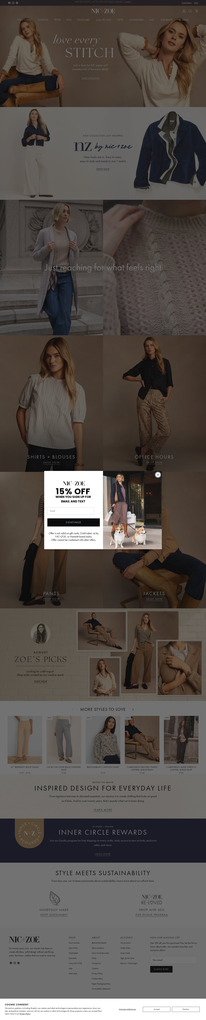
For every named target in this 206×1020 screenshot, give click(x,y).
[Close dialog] (158, 474)
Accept (157, 1009)
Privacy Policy (25, 1013)
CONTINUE (73, 522)
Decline (186, 1009)
